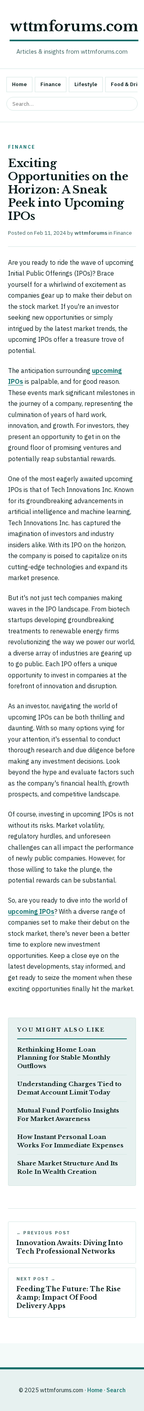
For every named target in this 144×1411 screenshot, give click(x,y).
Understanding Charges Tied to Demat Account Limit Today (69, 1088)
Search (116, 1390)
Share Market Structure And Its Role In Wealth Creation (67, 1167)
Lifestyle (85, 84)
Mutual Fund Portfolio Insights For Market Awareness (68, 1115)
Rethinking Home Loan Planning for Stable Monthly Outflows (63, 1058)
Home (19, 84)
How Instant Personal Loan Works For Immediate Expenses (70, 1141)
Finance (50, 84)
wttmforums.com (74, 26)
